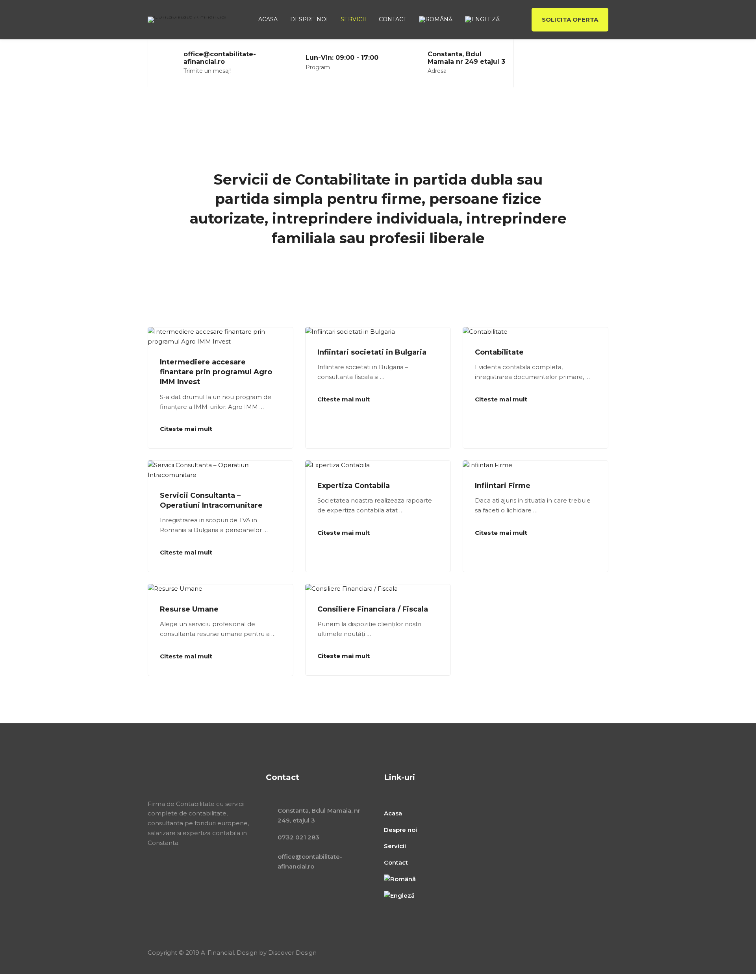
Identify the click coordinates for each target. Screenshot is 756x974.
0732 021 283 (298, 837)
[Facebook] (573, 63)
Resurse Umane (189, 609)
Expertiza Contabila (353, 485)
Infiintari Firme (502, 485)
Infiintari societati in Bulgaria (371, 352)
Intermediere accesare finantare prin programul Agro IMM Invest (216, 372)
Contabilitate (499, 352)
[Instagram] (588, 63)
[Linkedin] (602, 63)
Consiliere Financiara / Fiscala (372, 609)
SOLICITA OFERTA (570, 19)
